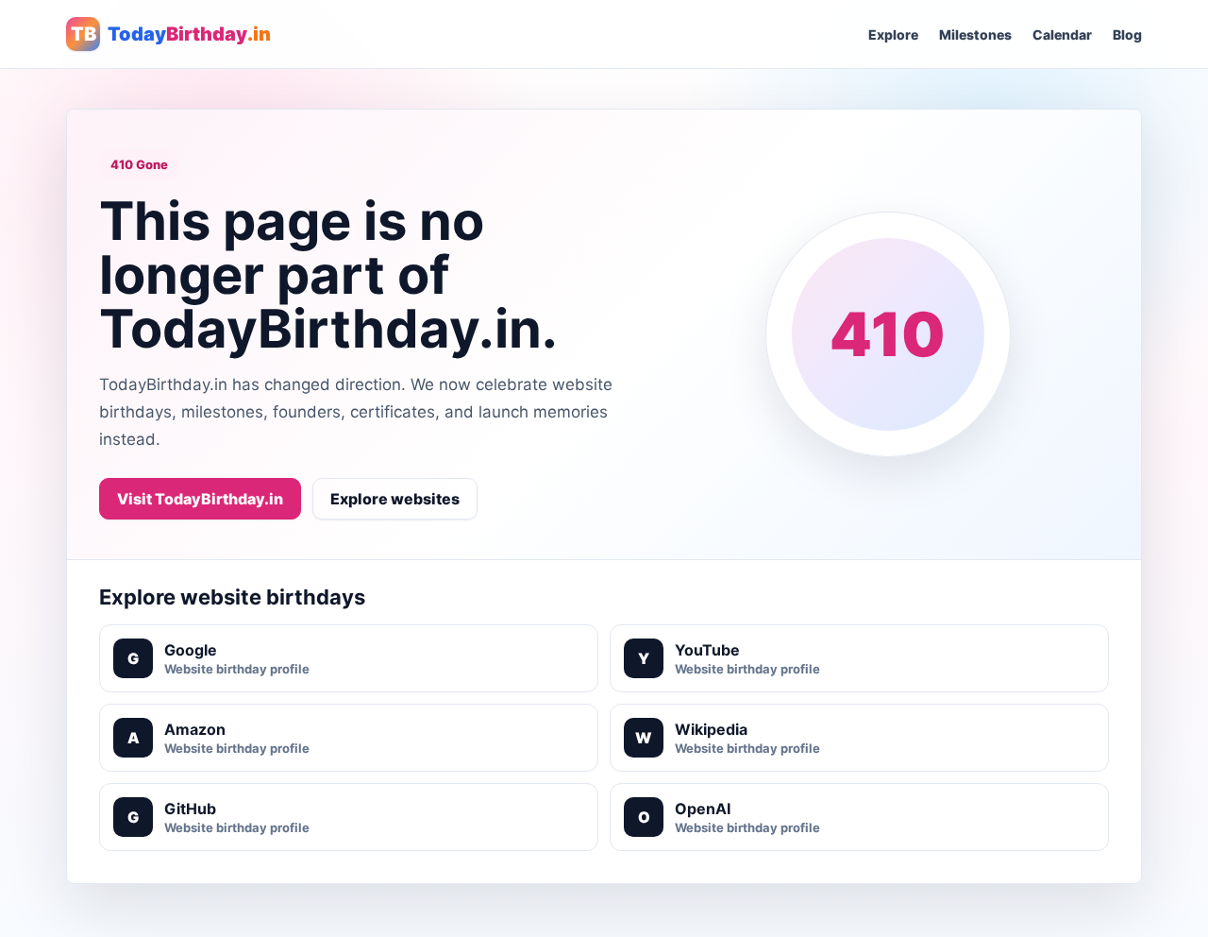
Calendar (1062, 34)
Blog (1127, 34)
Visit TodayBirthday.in (200, 498)
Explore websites (395, 498)
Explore (893, 34)
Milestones (975, 34)
